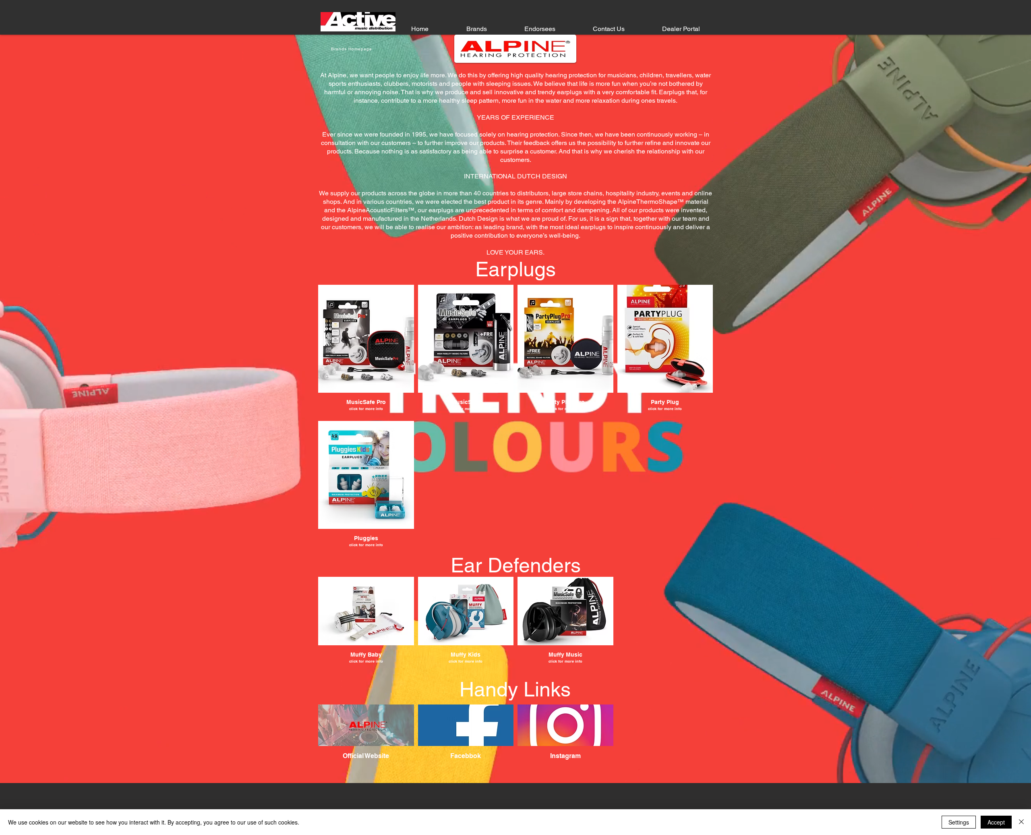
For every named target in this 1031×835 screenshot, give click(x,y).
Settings (958, 822)
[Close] (1021, 822)
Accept (996, 822)
